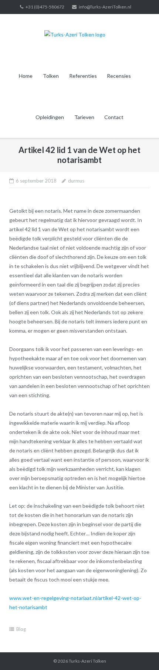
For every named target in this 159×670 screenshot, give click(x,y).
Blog (21, 629)
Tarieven (84, 117)
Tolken (51, 76)
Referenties (83, 76)
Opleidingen (49, 117)
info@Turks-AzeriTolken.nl (105, 7)
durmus (76, 181)
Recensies (119, 76)
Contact (114, 117)
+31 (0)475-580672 (45, 7)
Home (26, 76)
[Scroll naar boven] (141, 652)
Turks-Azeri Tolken (87, 661)
